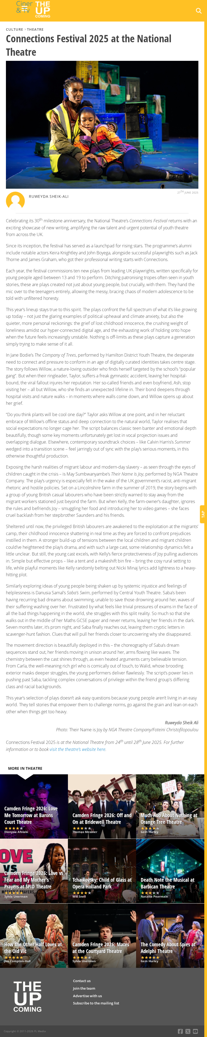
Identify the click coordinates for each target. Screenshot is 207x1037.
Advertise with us (87, 995)
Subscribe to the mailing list (96, 1003)
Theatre (35, 29)
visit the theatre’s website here (77, 749)
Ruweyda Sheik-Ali (48, 196)
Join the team (84, 988)
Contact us (82, 980)
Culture (14, 29)
